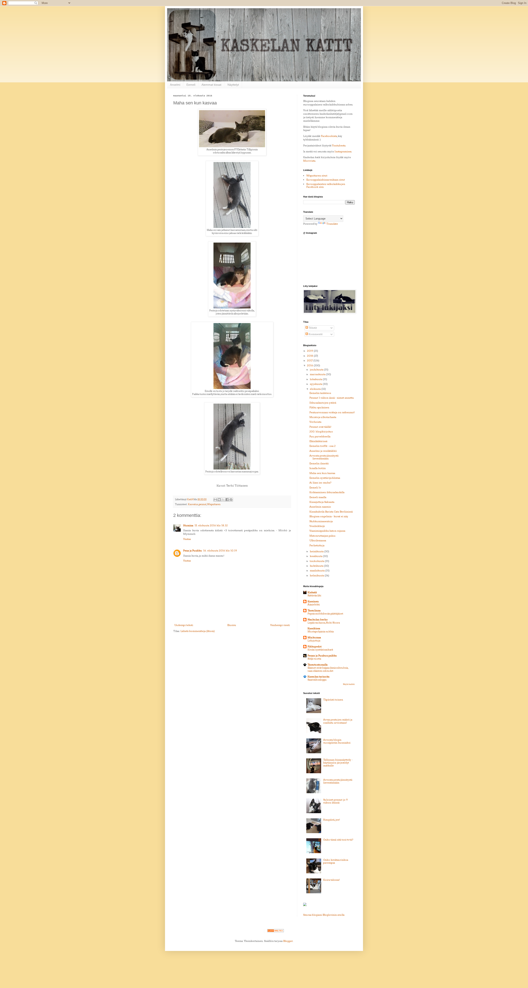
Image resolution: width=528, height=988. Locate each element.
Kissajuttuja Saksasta (321, 501)
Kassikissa (314, 628)
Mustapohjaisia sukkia (321, 631)
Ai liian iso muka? (320, 482)
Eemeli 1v (315, 487)
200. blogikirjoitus (321, 431)
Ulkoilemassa (317, 540)
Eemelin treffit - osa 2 (322, 445)
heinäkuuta (317, 551)
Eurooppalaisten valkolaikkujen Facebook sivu (325, 185)
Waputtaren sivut (316, 175)
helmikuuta (317, 575)
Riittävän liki (314, 595)
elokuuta (315, 388)
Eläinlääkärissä (318, 441)
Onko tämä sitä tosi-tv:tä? (338, 839)
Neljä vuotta (314, 658)
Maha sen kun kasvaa (322, 473)
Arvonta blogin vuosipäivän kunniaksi (336, 741)
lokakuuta (316, 379)
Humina (188, 525)
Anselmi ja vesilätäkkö (323, 450)
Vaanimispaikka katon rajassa (327, 530)
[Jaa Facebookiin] (227, 500)
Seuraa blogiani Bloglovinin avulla (323, 914)
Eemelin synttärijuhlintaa (324, 477)
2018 (310, 355)
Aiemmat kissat (211, 84)
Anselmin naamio (320, 506)
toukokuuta (317, 561)
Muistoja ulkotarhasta (322, 417)
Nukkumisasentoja (321, 521)
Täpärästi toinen (333, 699)
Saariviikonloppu (317, 679)
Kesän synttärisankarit (320, 649)
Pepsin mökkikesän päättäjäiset (325, 613)
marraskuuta (318, 374)
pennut (202, 504)
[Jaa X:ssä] (223, 500)
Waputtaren (213, 504)
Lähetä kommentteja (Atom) (197, 631)
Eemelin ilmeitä (319, 463)
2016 (310, 365)
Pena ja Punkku (192, 550)
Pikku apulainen (319, 407)
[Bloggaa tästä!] (219, 500)
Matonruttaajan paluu (322, 535)
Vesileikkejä (317, 526)
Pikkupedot (315, 646)
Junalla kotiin (317, 468)
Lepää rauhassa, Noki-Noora (324, 622)
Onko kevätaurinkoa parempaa (335, 861)
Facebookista (329, 136)
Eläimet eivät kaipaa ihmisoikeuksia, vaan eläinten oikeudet (328, 669)
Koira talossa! (331, 879)
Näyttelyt (233, 84)
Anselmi (175, 84)
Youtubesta (338, 145)
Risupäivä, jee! (331, 819)
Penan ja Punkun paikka (322, 655)
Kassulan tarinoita (318, 676)
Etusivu (231, 625)
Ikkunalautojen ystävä (322, 402)
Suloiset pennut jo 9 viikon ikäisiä (335, 801)
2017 (310, 360)
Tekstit (312, 327)
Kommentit (315, 334)
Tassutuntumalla (318, 664)
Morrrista (309, 160)
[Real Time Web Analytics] (275, 931)
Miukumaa (314, 637)
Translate (332, 223)
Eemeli (190, 84)
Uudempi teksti (183, 625)
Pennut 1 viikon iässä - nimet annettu (331, 397)
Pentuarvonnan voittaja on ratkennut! (332, 412)
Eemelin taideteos (320, 393)
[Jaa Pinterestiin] (231, 500)
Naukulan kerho (318, 619)
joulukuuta (317, 369)
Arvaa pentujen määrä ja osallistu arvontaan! (337, 721)
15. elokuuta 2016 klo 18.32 (211, 525)
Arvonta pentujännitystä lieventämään (323, 457)
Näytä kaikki (349, 684)
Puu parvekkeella (319, 436)
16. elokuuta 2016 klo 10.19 (220, 550)
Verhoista (315, 421)
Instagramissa (343, 151)
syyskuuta (316, 383)
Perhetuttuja (316, 545)
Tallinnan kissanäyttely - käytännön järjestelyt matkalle (337, 762)
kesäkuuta (316, 556)
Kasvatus (193, 504)
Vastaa (187, 539)
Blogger (288, 940)
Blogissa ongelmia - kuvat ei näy (328, 516)
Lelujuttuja (314, 640)
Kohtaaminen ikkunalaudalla (326, 492)
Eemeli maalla (317, 497)
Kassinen (313, 601)
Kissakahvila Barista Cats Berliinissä (331, 511)
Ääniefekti (314, 604)
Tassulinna (314, 610)
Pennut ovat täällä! (320, 426)
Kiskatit (312, 592)
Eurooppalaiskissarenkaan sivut (325, 179)
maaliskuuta (317, 570)
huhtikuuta (317, 565)
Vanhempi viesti (280, 625)
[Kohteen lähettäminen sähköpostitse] (215, 500)
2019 (310, 350)
